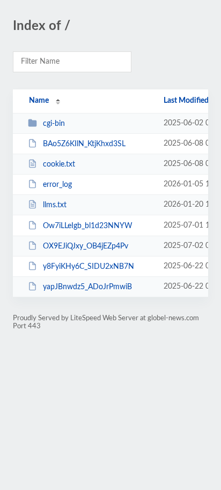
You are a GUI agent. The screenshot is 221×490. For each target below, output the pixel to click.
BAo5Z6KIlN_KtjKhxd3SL (84, 144)
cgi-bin (54, 123)
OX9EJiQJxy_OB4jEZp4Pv (85, 246)
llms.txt (55, 205)
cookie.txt (59, 164)
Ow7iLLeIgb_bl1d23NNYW (87, 226)
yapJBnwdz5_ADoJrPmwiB (87, 287)
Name (39, 100)
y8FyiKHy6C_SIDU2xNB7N (88, 266)
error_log (57, 185)
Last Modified (186, 100)
